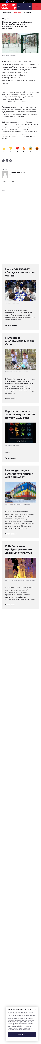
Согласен (22, 1034)
